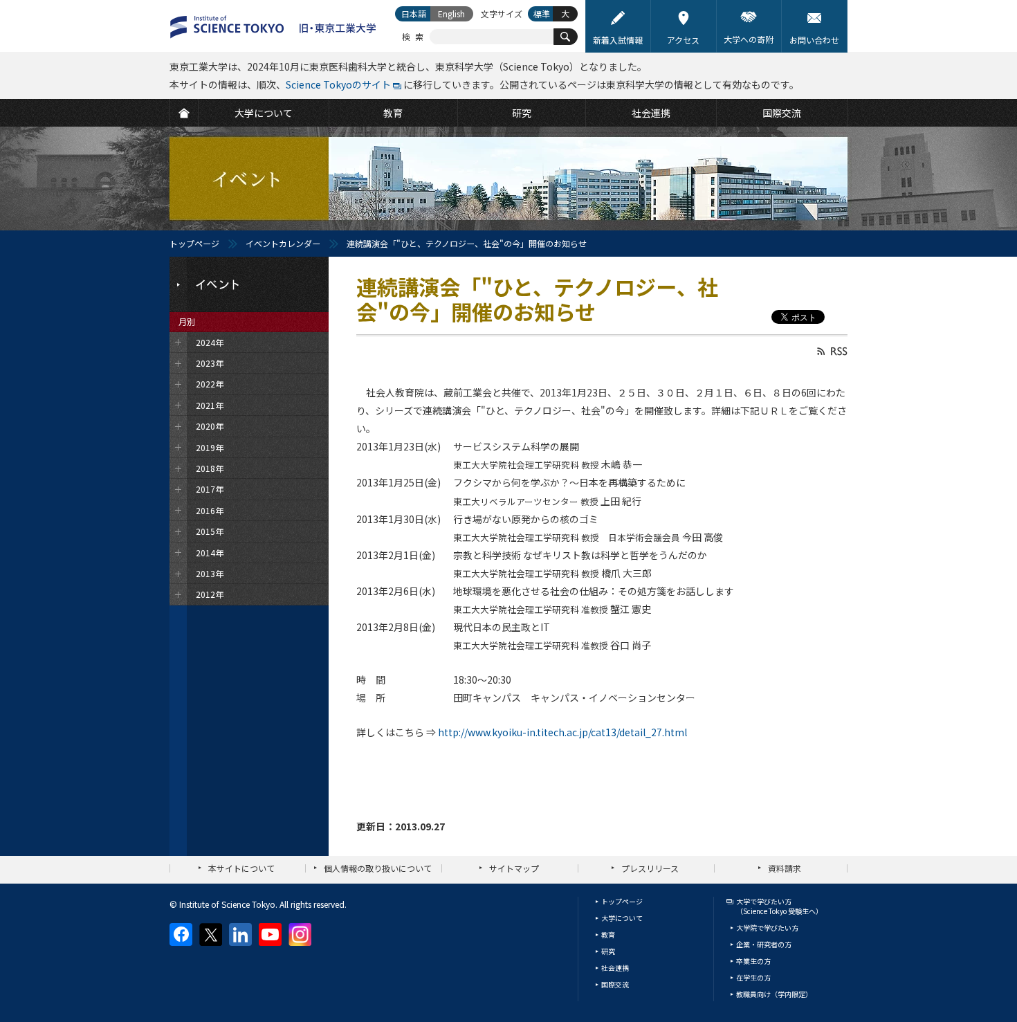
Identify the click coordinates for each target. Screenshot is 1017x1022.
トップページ (194, 243)
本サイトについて (241, 868)
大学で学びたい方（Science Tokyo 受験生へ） (779, 906)
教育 (608, 934)
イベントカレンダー (283, 243)
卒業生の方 (753, 961)
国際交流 (615, 984)
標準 (541, 13)
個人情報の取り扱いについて (378, 868)
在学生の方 (753, 977)
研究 (608, 951)
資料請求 (784, 868)
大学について (622, 918)
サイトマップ (514, 868)
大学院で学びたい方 (767, 927)
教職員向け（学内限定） (774, 994)
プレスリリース (650, 868)
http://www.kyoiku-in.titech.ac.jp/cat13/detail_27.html (562, 732)
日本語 (413, 13)
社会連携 (615, 967)
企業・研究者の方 (763, 944)
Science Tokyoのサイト (338, 84)
